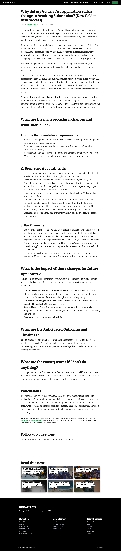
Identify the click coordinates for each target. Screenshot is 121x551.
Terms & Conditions (59, 524)
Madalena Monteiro (33, 24)
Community (96, 2)
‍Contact (89, 533)
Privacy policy (57, 529)
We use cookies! (58, 526)
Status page (91, 531)
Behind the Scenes (25, 529)
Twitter (89, 524)
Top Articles (63, 2)
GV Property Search (25, 533)
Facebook (90, 526)
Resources (22, 524)
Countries (74, 2)
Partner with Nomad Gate (97, 547)
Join (114, 2)
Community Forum (93, 522)
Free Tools (22, 531)
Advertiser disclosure (59, 522)
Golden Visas (84, 2)
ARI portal (58, 153)
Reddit (89, 529)
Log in (108, 2)
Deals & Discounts (25, 522)
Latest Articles (23, 526)
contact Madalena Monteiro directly (32, 420)
